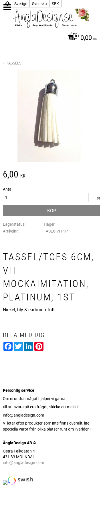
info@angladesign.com (23, 462)
